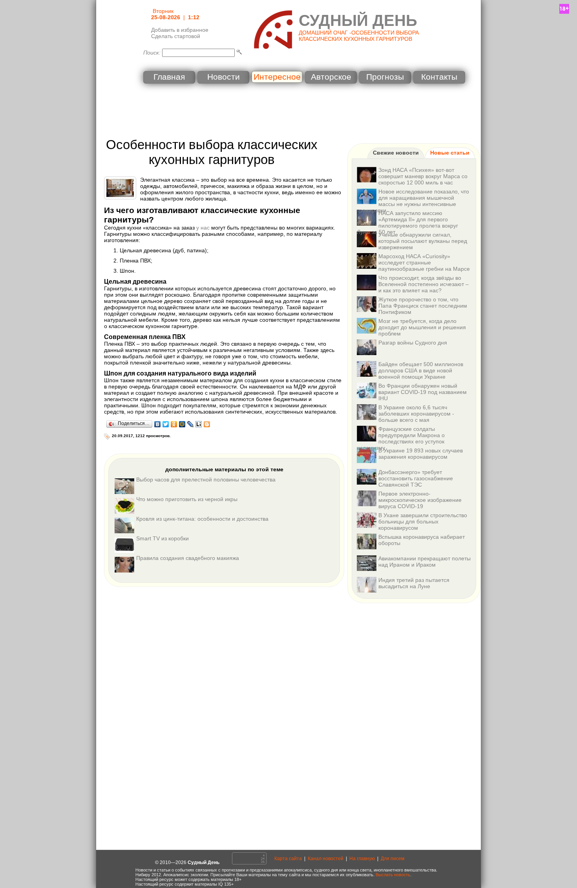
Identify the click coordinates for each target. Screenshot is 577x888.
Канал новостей (325, 858)
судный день (358, 20)
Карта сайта (288, 858)
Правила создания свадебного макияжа (187, 558)
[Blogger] (207, 424)
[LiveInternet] (199, 424)
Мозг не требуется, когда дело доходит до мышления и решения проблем (422, 327)
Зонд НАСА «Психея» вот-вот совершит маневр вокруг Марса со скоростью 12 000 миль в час (422, 176)
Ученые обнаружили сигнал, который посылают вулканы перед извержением (422, 241)
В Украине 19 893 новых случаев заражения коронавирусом (420, 453)
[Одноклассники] (174, 424)
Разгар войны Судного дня (412, 342)
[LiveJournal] (190, 424)
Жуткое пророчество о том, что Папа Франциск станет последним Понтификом (422, 305)
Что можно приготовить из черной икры (186, 499)
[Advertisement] (288, 111)
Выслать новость (393, 874)
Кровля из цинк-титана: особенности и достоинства (202, 519)
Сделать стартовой (175, 36)
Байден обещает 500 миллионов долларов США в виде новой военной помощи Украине (420, 370)
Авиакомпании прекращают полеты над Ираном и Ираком (424, 561)
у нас (203, 227)
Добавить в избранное (179, 30)
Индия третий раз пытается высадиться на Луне (413, 583)
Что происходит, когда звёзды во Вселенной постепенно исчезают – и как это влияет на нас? (423, 284)
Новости (223, 77)
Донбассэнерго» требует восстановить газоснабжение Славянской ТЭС (415, 478)
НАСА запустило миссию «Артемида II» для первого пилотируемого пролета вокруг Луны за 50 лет (407, 222)
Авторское (331, 77)
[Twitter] (166, 424)
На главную (362, 858)
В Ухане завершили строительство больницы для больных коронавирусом (422, 521)
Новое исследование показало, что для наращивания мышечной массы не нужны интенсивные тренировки (413, 200)
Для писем (392, 858)
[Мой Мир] (182, 424)
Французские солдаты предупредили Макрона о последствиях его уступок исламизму (401, 438)
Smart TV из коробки (162, 538)
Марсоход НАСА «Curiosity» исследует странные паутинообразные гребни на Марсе (424, 262)
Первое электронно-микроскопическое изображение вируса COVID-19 (420, 499)
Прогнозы (385, 77)
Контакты (439, 77)
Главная (169, 77)
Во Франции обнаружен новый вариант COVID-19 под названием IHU (422, 392)
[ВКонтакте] (157, 424)
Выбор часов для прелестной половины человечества (206, 479)
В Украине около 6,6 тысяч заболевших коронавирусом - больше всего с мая (416, 413)
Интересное (277, 77)
